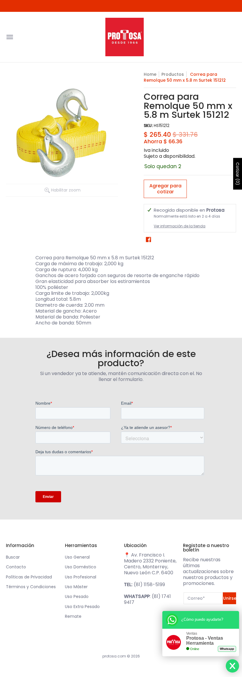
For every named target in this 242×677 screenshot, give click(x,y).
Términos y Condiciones (31, 587)
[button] (148, 239)
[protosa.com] (124, 37)
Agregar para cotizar (165, 188)
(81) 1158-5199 (149, 584)
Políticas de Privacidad (29, 577)
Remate (73, 616)
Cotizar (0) (238, 173)
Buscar (13, 557)
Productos (172, 74)
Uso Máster (76, 587)
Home (150, 74)
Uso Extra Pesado (82, 607)
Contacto (16, 567)
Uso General (77, 557)
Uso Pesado (77, 596)
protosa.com (114, 656)
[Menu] (9, 37)
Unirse (229, 598)
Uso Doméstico (80, 567)
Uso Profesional (80, 577)
